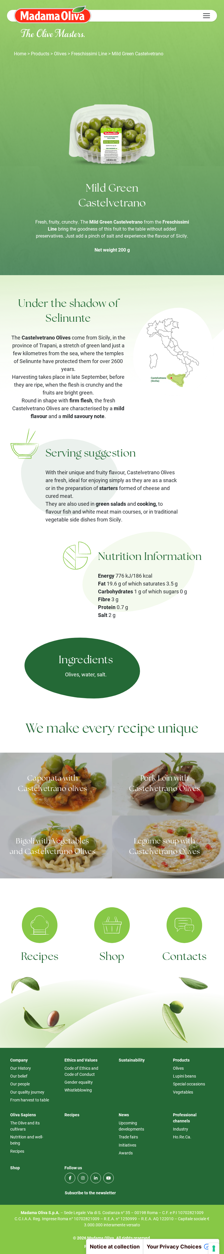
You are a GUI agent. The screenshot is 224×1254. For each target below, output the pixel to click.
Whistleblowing (78, 1090)
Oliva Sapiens (23, 1114)
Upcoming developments (131, 1126)
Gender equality (78, 1082)
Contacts (184, 957)
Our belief (18, 1076)
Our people (20, 1084)
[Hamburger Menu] (206, 15)
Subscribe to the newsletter (90, 1192)
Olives (60, 53)
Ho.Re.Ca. (182, 1137)
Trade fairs (128, 1137)
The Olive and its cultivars (25, 1126)
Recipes (40, 957)
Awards (126, 1153)
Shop (111, 957)
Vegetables (183, 1092)
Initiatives (127, 1145)
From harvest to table (29, 1100)
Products (40, 53)
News (124, 1114)
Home (20, 53)
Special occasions (189, 1084)
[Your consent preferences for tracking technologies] (213, 1248)
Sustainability (132, 1060)
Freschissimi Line (89, 53)
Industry (180, 1129)
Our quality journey (27, 1092)
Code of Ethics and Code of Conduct (81, 1071)
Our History (20, 1068)
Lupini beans (184, 1076)
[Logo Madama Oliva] (52, 14)
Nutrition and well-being (26, 1140)
